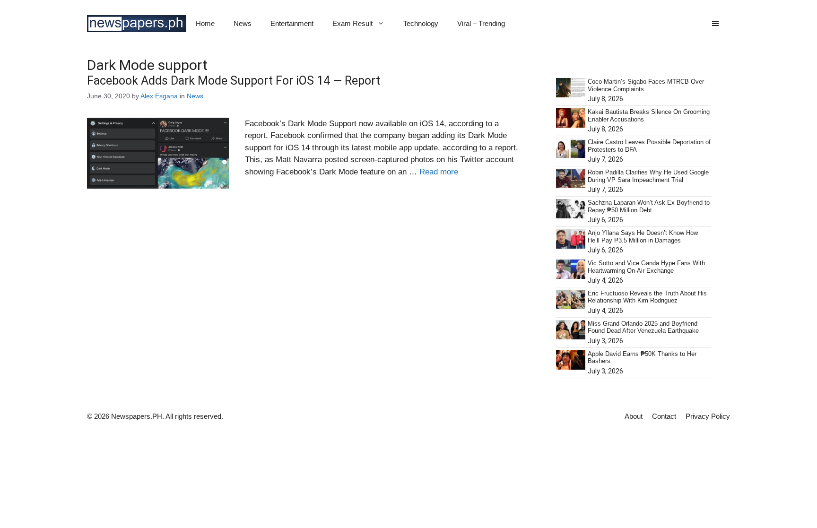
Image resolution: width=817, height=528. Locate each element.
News (243, 23)
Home (205, 23)
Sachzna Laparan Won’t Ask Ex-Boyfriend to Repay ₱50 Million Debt (649, 206)
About (634, 416)
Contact (664, 416)
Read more (438, 171)
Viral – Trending (481, 23)
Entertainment (291, 23)
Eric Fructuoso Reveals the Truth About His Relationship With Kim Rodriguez (647, 297)
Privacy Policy (708, 416)
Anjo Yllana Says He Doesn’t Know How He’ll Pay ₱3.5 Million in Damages (643, 236)
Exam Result (352, 23)
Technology (420, 23)
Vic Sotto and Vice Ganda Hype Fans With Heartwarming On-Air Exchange (646, 267)
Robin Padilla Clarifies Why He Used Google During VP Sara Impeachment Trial (648, 176)
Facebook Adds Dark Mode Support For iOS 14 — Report (233, 80)
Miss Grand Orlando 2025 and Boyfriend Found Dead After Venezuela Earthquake (643, 327)
